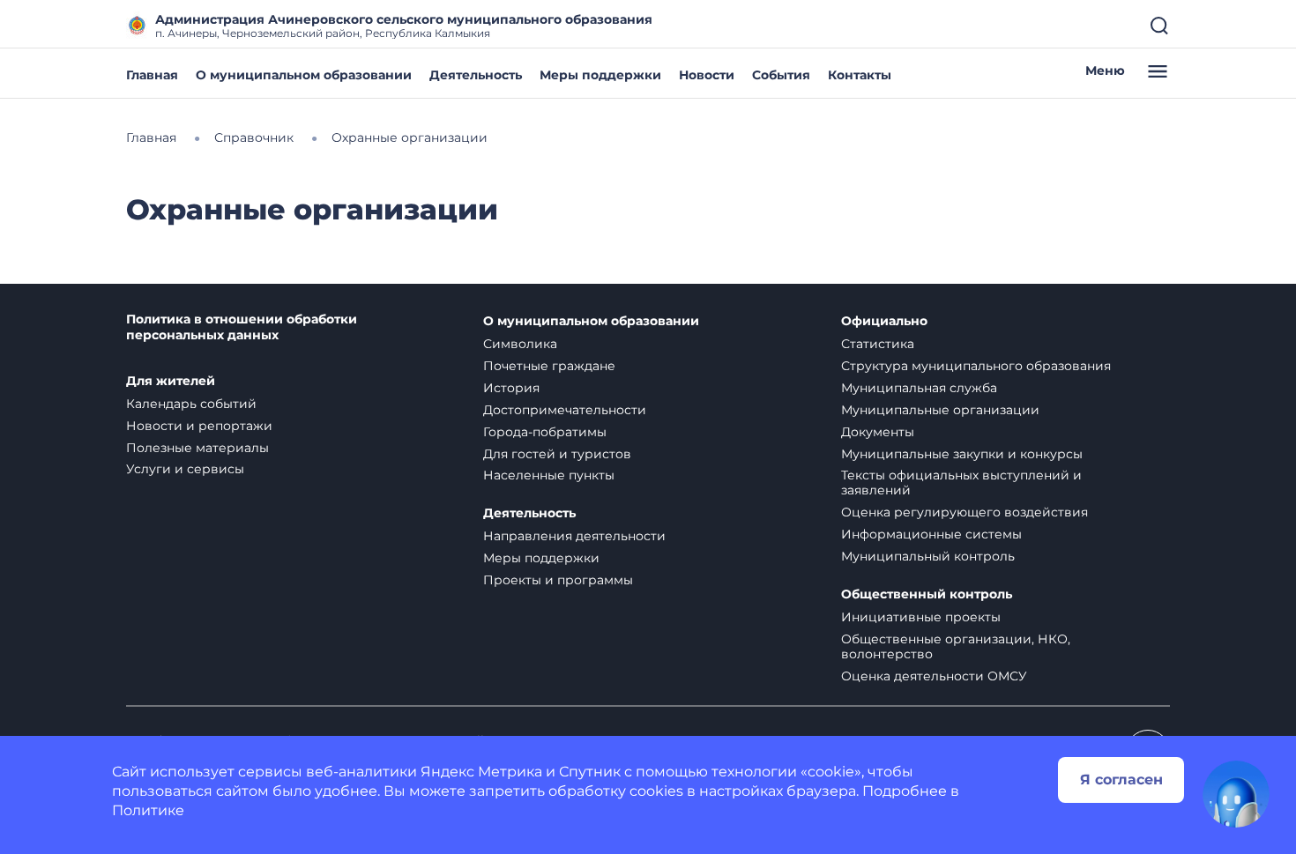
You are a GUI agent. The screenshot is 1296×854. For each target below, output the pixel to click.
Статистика (877, 344)
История (511, 388)
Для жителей (170, 381)
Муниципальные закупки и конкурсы (962, 454)
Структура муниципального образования (976, 366)
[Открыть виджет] (1236, 794)
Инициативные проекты (921, 617)
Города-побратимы (545, 432)
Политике (148, 810)
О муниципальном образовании (304, 75)
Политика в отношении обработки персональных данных (241, 327)
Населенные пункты (548, 475)
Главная (152, 75)
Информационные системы (931, 534)
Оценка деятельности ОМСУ (934, 676)
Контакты (859, 75)
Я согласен (1121, 779)
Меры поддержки (600, 75)
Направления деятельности (574, 536)
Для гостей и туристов (557, 454)
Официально (884, 321)
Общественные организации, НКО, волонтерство (955, 646)
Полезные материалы (197, 448)
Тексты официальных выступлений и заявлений (961, 482)
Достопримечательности (564, 410)
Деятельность (475, 75)
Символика (520, 344)
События (781, 75)
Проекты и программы (558, 580)
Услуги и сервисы (185, 469)
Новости (706, 75)
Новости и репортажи (199, 426)
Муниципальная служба (919, 388)
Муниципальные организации (940, 410)
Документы (877, 432)
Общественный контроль (926, 594)
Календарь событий (191, 404)
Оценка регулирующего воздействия (964, 512)
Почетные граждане (549, 366)
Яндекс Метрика (481, 771)
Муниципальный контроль (928, 556)
